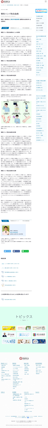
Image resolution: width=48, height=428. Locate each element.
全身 (38, 72)
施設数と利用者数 (16, 365)
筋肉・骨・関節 (40, 65)
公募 (14, 388)
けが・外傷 (39, 133)
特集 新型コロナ (27, 403)
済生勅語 (3, 372)
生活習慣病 (39, 128)
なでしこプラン (16, 370)
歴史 (2, 368)
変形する (39, 137)
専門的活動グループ (17, 384)
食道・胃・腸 (40, 53)
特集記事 (37, 373)
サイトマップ (8, 416)
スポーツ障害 (40, 135)
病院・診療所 (27, 365)
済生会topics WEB (28, 411)
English (37, 392)
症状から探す (40, 16)
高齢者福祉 (26, 368)
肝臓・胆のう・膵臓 (41, 55)
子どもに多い (40, 90)
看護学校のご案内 (16, 400)
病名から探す (38, 370)
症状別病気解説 (39, 363)
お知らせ (3, 392)
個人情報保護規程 (14, 416)
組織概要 (3, 367)
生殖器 (38, 60)
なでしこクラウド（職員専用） (20, 417)
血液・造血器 (40, 67)
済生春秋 (26, 398)
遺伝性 (38, 114)
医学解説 (5, 28)
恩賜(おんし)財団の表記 (6, 375)
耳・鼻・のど (40, 44)
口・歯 (38, 46)
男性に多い (39, 82)
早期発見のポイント (14, 28)
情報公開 (14, 386)
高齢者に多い (40, 87)
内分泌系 (39, 70)
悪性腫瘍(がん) (40, 130)
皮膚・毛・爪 (40, 63)
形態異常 (39, 118)
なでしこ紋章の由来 (5, 374)
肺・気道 (39, 51)
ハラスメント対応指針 (21, 416)
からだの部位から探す (41, 37)
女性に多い (39, 85)
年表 (2, 377)
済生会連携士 (15, 371)
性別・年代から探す (41, 80)
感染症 (38, 125)
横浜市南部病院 (15, 19)
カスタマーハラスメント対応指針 (31, 416)
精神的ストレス (40, 140)
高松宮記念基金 (16, 375)
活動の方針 (3, 365)
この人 (25, 397)
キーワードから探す (41, 95)
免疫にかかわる (40, 105)
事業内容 (14, 363)
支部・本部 (26, 374)
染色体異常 (39, 116)
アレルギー (39, 121)
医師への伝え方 (39, 371)
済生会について (4, 363)
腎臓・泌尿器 (40, 58)
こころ (38, 74)
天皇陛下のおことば (5, 370)
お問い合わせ (40, 416)
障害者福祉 (26, 370)
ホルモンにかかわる (41, 108)
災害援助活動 (15, 373)
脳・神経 (39, 39)
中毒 (38, 123)
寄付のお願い (15, 377)
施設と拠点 (26, 363)
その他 (25, 372)
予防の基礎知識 (26, 28)
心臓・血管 (39, 48)
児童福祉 (26, 367)
